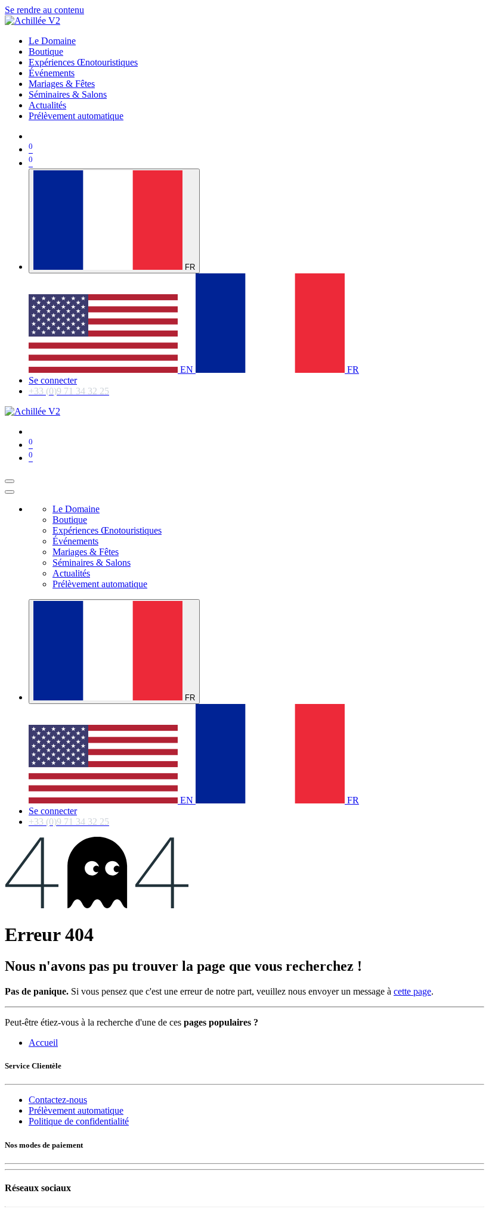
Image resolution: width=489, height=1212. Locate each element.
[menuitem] (52, 41)
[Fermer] (9, 492)
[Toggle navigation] (9, 481)
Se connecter (53, 380)
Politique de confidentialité (79, 1121)
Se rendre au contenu (44, 10)
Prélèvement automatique (76, 1110)
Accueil (43, 1042)
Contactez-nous (58, 1100)
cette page (412, 991)
